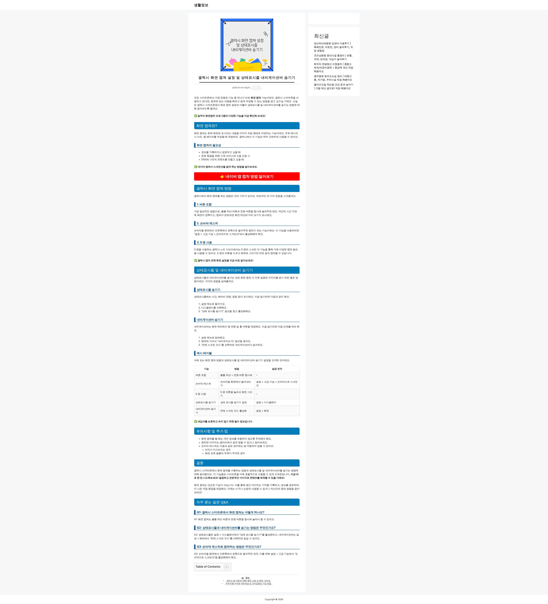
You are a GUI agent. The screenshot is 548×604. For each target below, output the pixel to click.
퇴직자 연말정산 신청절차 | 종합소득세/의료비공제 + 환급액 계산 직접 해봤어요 (333, 68)
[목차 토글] (225, 566)
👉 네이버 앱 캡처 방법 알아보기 (247, 176)
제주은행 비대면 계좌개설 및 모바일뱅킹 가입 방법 (248, 583)
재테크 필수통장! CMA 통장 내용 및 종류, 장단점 (248, 581)
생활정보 (201, 5)
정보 (247, 578)
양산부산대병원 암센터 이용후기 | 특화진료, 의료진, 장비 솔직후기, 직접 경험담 (333, 47)
